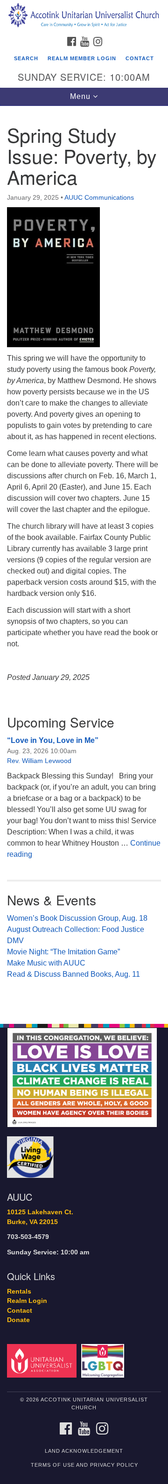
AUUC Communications (99, 197)
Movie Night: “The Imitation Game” (63, 952)
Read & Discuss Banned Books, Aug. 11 (73, 974)
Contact (140, 58)
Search (26, 58)
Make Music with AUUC (46, 963)
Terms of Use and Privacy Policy (84, 1465)
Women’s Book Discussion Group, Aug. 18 (77, 918)
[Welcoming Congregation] (104, 1360)
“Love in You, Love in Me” (52, 740)
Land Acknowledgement (84, 1451)
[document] (84, 560)
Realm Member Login (82, 58)
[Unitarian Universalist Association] (43, 1360)
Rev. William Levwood (39, 760)
